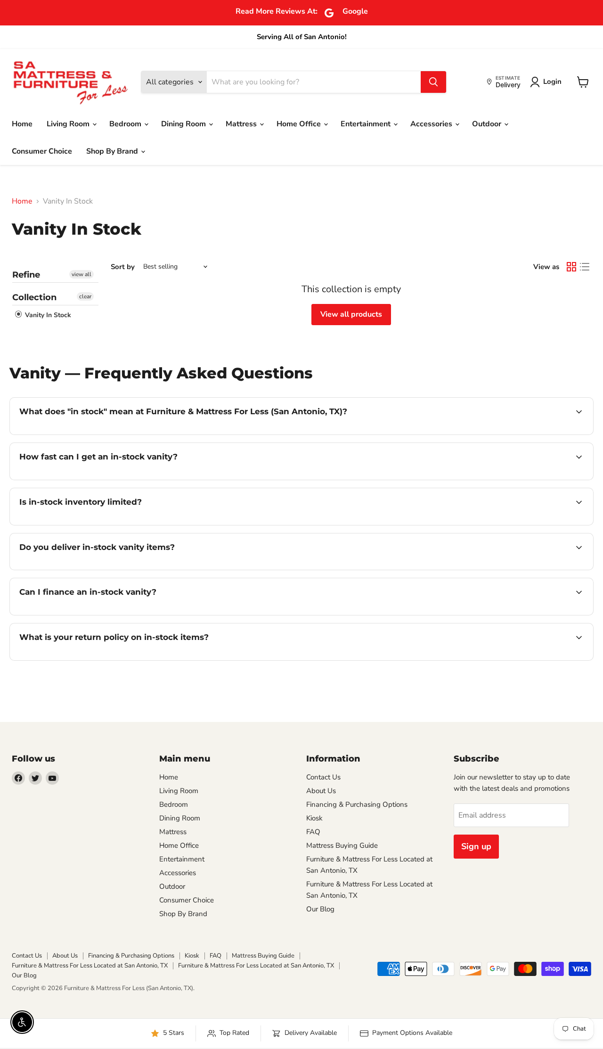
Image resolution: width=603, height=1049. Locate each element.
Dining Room (184, 124)
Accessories (432, 124)
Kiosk (314, 818)
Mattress (242, 124)
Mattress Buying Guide (342, 845)
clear (85, 296)
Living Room (69, 124)
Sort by (123, 267)
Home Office (300, 124)
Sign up (476, 846)
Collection (34, 297)
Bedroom (126, 124)
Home (22, 124)
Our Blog (320, 909)
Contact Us (323, 777)
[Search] (433, 82)
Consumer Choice (42, 151)
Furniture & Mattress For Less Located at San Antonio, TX (90, 965)
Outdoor (487, 124)
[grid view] (571, 266)
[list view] (584, 266)
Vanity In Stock (47, 315)
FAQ (313, 831)
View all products (351, 314)
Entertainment (366, 124)
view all (81, 274)
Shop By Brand (113, 151)
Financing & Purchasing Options (356, 804)
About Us (321, 790)
